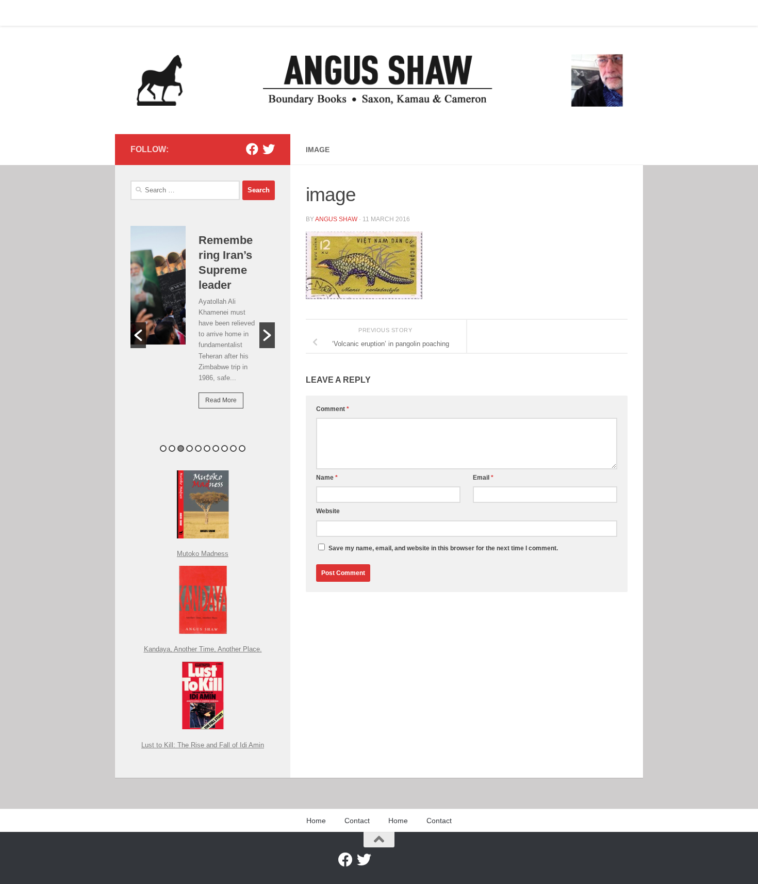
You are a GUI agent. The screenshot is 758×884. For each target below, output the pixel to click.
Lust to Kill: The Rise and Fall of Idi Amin (202, 745)
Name (327, 477)
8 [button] (224, 448)
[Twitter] (268, 149)
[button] (138, 335)
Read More (221, 400)
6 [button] (207, 448)
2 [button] (172, 448)
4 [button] (189, 448)
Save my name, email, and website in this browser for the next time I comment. (443, 548)
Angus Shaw (336, 219)
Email (483, 477)
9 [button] (233, 448)
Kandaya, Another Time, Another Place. (203, 649)
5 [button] (198, 448)
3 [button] (180, 448)
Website (328, 511)
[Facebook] (252, 149)
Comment (332, 409)
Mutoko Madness (202, 554)
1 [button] (163, 448)
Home (132, 13)
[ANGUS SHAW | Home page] (379, 79)
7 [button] (215, 448)
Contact (169, 13)
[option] (202, 324)
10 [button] (242, 448)
